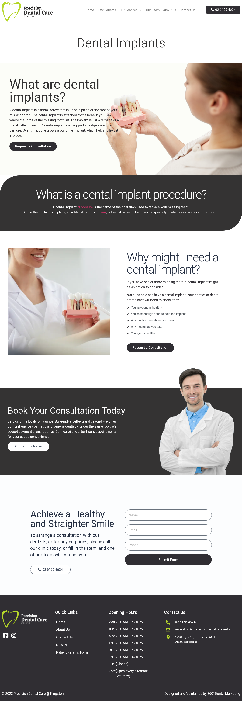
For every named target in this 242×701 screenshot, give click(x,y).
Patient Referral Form (72, 652)
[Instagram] (14, 635)
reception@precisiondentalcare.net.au (203, 629)
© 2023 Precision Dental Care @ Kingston (33, 694)
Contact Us (187, 10)
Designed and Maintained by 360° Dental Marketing (202, 694)
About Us (169, 10)
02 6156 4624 (185, 622)
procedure (85, 207)
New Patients (106, 10)
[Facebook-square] (6, 635)
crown (101, 212)
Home (89, 10)
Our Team (153, 10)
